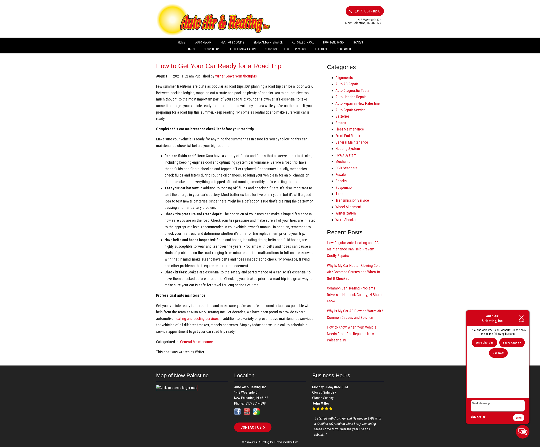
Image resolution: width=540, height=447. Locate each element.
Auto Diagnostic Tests (352, 90)
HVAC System (345, 155)
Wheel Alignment (348, 207)
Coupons (271, 49)
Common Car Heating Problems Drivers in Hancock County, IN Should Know (355, 294)
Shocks (341, 181)
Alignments (344, 77)
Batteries (342, 116)
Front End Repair (347, 135)
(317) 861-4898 (367, 11)
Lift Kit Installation (242, 49)
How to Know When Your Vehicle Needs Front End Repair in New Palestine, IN (351, 333)
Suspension (212, 49)
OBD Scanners (346, 168)
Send (519, 417)
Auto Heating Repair (350, 97)
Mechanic (342, 161)
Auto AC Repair (346, 84)
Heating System (347, 148)
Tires (191, 49)
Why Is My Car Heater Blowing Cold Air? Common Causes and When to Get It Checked (353, 272)
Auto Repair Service (350, 110)
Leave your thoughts (241, 76)
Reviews (300, 49)
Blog (286, 49)
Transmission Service (352, 200)
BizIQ (474, 416)
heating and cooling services (196, 318)
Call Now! (498, 353)
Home (181, 42)
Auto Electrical (303, 42)
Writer (220, 76)
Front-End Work (333, 42)
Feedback (321, 49)
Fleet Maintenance (349, 129)
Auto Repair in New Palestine (357, 103)
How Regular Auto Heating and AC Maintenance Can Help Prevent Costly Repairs (353, 249)
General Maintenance (268, 42)
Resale (340, 174)
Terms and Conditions (286, 442)
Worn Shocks (345, 219)
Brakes (358, 42)
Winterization (345, 213)
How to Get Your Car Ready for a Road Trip (218, 65)
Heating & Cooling (232, 42)
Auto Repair (203, 42)
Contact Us (344, 49)
